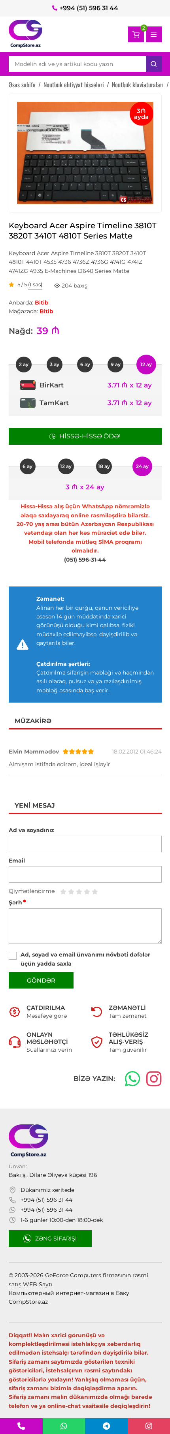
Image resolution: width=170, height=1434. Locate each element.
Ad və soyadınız (31, 830)
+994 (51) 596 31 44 (88, 8)
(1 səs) (35, 285)
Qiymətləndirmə (32, 891)
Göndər (41, 980)
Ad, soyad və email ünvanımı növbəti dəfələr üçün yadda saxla (85, 959)
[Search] (154, 64)
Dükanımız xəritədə (47, 1189)
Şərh (17, 902)
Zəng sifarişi (56, 1238)
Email (17, 860)
